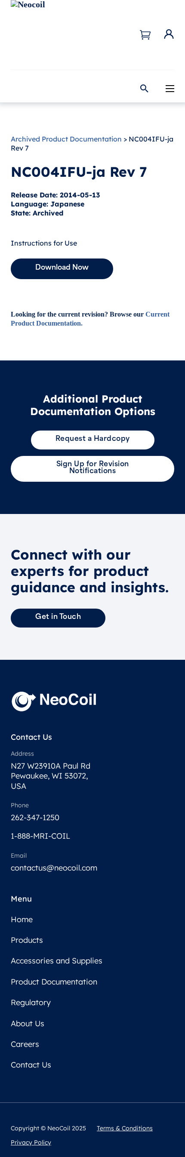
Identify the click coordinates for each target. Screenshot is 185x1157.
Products (27, 940)
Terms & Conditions (125, 1128)
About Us (27, 1023)
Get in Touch (58, 617)
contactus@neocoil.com (54, 868)
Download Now (62, 268)
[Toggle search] (144, 88)
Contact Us (31, 1065)
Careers (25, 1044)
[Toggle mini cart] (145, 34)
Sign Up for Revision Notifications (92, 468)
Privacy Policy (31, 1142)
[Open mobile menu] (170, 88)
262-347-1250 (35, 817)
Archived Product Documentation (66, 139)
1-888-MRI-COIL (40, 836)
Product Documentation (54, 982)
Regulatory (31, 1002)
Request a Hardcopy (93, 439)
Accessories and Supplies (56, 961)
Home (22, 919)
